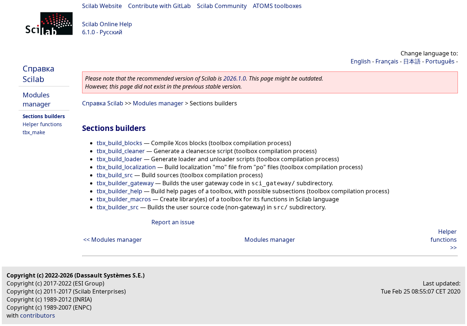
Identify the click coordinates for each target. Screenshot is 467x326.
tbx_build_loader (119, 159)
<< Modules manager (112, 240)
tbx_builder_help (119, 191)
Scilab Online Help (107, 24)
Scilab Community (222, 6)
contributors (37, 315)
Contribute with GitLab (159, 6)
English (361, 61)
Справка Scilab (38, 73)
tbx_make (34, 132)
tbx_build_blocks (119, 143)
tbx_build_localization (126, 167)
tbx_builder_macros (124, 199)
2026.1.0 (234, 78)
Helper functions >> (444, 240)
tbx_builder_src (118, 207)
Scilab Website (102, 6)
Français (386, 61)
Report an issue (172, 222)
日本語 (412, 61)
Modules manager (37, 99)
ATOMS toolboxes (277, 6)
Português (440, 61)
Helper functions (42, 124)
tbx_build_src (115, 175)
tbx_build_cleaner (121, 151)
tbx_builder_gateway (125, 183)
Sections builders (44, 116)
